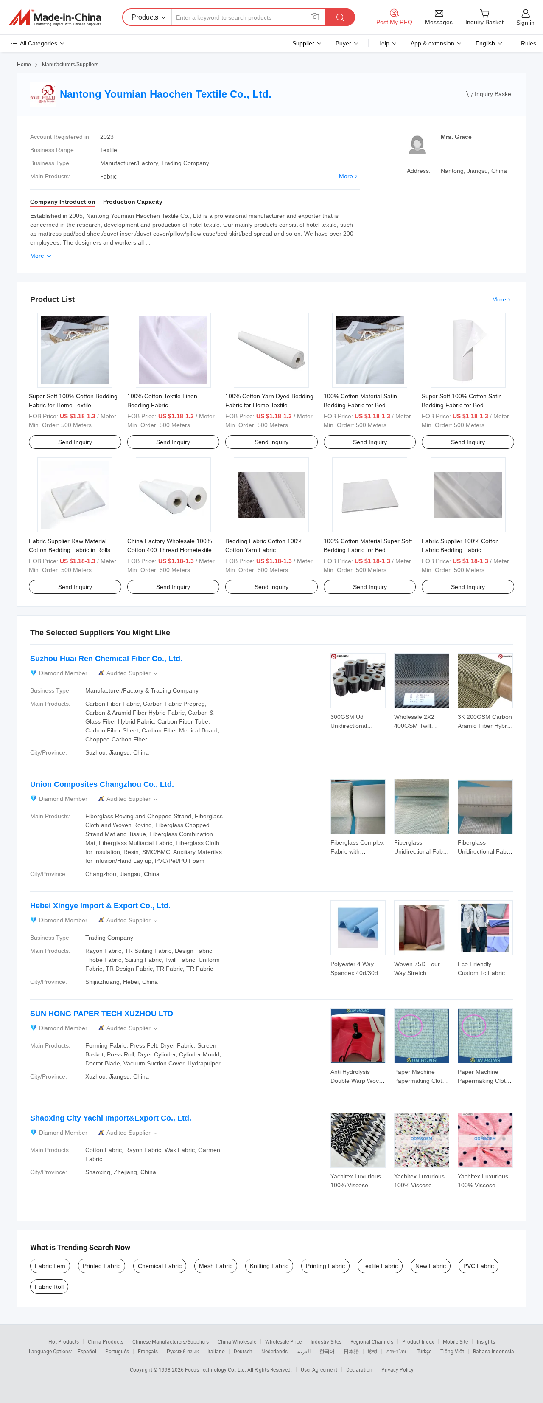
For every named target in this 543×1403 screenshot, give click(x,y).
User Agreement (319, 1369)
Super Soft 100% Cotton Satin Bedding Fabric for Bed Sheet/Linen (462, 405)
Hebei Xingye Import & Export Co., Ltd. (100, 906)
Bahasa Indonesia (493, 1351)
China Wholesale (237, 1341)
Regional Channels (371, 1341)
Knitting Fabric (269, 1265)
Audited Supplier (132, 673)
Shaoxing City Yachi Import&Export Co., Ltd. (110, 1118)
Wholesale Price (283, 1341)
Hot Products (63, 1341)
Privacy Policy (397, 1369)
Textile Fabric (380, 1265)
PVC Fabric (478, 1265)
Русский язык (183, 1351)
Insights (486, 1341)
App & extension (432, 43)
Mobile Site (455, 1341)
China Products (105, 1341)
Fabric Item (50, 1265)
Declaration (359, 1369)
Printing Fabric (325, 1265)
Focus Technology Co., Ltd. (216, 1369)
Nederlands (274, 1351)
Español (87, 1351)
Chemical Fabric (160, 1265)
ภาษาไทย (397, 1351)
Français (148, 1351)
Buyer (343, 43)
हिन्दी (372, 1351)
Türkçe (424, 1351)
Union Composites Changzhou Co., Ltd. (102, 784)
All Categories (38, 43)
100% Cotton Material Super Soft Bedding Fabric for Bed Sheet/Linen (368, 550)
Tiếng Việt (452, 1351)
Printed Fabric (101, 1265)
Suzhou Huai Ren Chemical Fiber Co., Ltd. (106, 658)
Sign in (525, 22)
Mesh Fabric (215, 1265)
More (346, 176)
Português (117, 1351)
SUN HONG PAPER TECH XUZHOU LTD (101, 1013)
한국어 (327, 1351)
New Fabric (430, 1265)
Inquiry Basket (489, 94)
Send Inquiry (75, 442)
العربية (304, 1351)
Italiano (216, 1351)
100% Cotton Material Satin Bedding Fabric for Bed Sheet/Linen (360, 405)
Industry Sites (326, 1341)
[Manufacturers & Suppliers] (54, 17)
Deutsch (243, 1351)
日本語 (351, 1351)
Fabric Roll (49, 1286)
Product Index (418, 1341)
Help (383, 43)
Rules (528, 43)
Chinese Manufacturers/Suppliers (170, 1341)
